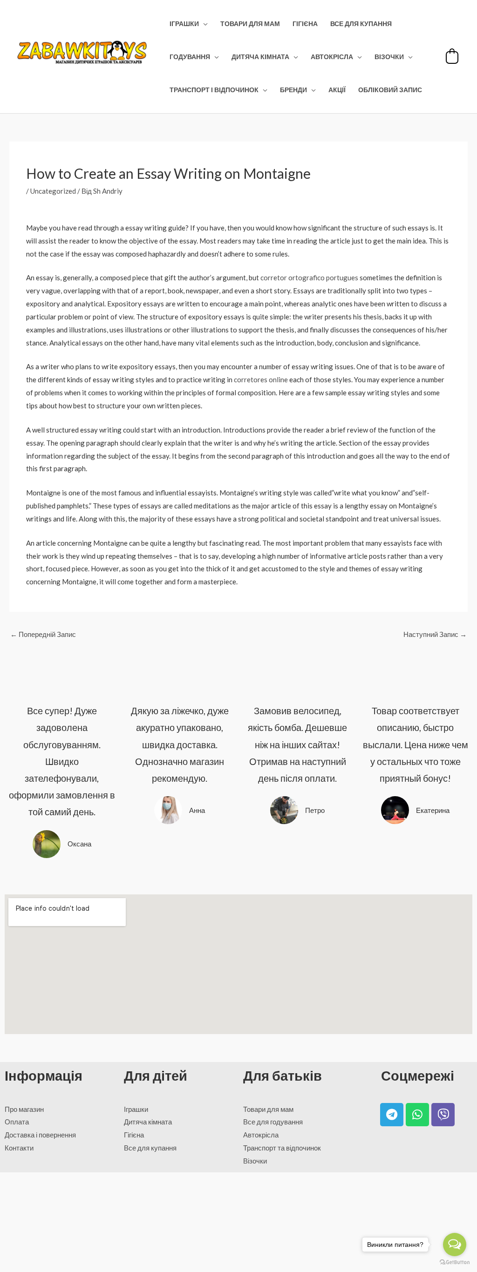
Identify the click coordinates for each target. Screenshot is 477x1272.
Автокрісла (332, 57)
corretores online (261, 379)
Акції (337, 90)
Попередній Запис (43, 634)
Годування (190, 57)
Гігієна (305, 23)
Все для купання (361, 23)
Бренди (293, 90)
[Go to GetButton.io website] (455, 1262)
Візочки (389, 57)
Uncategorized (53, 191)
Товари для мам (250, 23)
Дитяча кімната (260, 57)
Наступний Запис (435, 634)
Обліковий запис (390, 90)
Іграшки (184, 23)
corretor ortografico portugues (309, 277)
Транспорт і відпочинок (214, 90)
